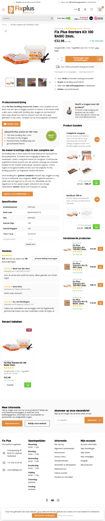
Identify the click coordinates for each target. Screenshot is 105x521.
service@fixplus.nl (14, 470)
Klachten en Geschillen (63, 477)
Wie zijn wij (59, 444)
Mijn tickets (85, 452)
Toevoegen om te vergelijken (65, 72)
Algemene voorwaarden (64, 448)
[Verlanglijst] (91, 9)
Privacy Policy (60, 456)
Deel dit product (85, 72)
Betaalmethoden (61, 460)
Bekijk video (13, 124)
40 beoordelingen (84, 28)
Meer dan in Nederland (78, 2)
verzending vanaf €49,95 (31, 2)
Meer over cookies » (66, 515)
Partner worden (60, 473)
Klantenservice (12, 423)
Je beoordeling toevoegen (46, 258)
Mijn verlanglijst (87, 456)
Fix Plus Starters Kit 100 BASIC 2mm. (25, 24)
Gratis (19, 2)
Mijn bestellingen (88, 448)
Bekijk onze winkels (37, 423)
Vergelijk (10, 385)
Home (4, 24)
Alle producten (87, 465)
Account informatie (89, 444)
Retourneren (59, 452)
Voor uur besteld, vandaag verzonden (75, 78)
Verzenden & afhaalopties (65, 465)
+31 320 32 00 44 (14, 462)
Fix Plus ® (58, 28)
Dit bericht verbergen (45, 515)
